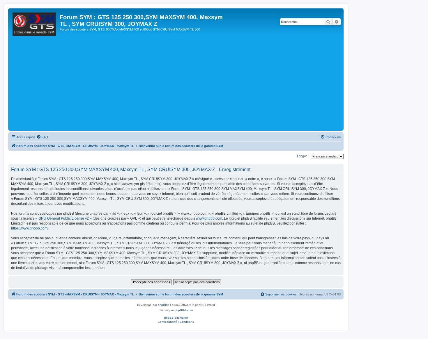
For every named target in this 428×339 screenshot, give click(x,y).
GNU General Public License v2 (63, 218)
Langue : (303, 156)
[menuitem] (42, 137)
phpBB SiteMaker (176, 317)
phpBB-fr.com (184, 310)
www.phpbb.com (209, 218)
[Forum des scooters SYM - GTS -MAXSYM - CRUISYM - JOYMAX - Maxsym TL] (35, 26)
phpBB (162, 304)
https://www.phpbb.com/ (29, 228)
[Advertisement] (184, 85)
